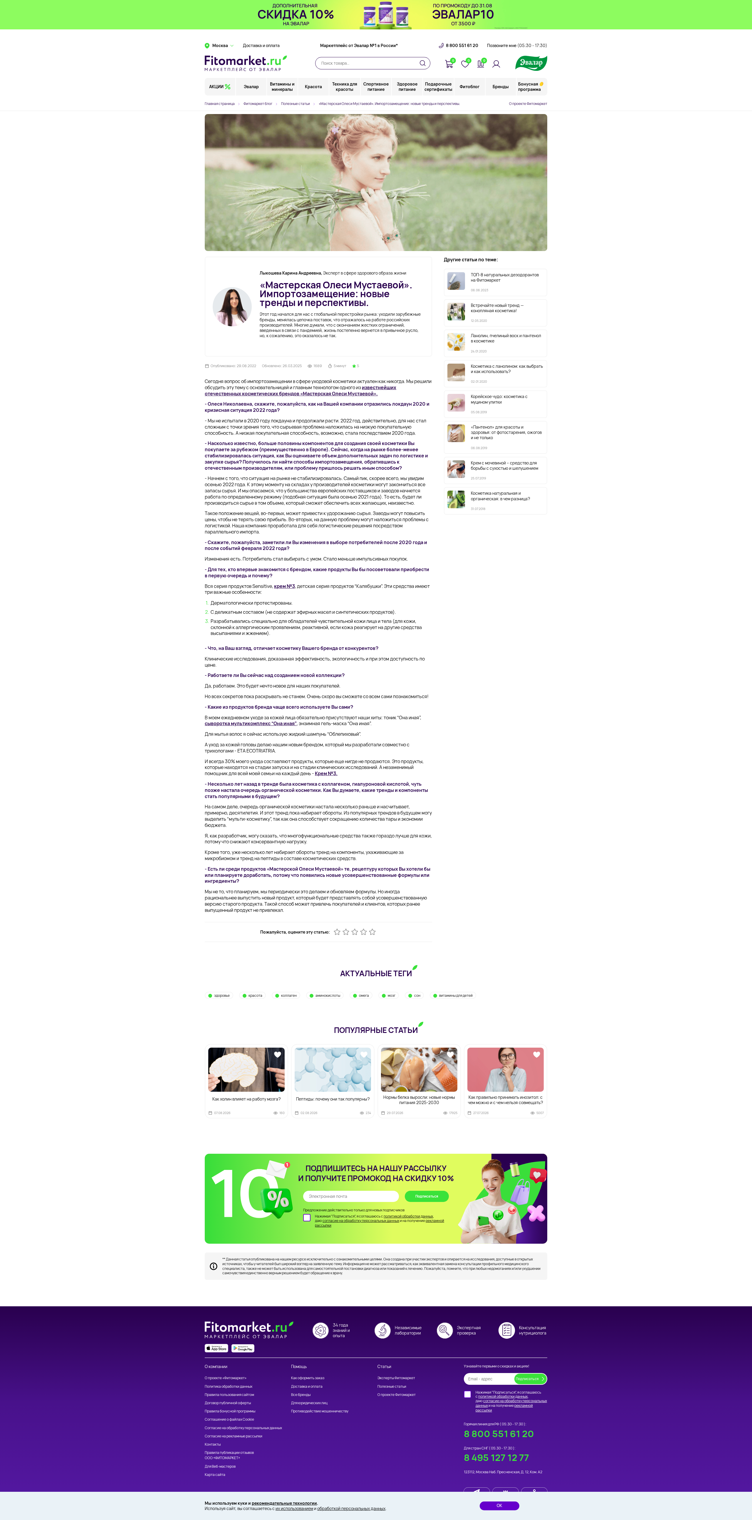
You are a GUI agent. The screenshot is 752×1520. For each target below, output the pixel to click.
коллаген (289, 995)
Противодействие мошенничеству (319, 1411)
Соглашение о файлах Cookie (229, 1419)
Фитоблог (469, 86)
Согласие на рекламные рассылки (233, 1436)
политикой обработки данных (408, 1216)
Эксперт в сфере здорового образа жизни (333, 273)
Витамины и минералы (282, 86)
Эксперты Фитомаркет (396, 1377)
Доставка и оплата (261, 45)
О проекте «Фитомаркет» (225, 1377)
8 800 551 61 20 (462, 45)
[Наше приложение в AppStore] (216, 1348)
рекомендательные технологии (284, 1503)
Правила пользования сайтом (229, 1394)
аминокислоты (327, 995)
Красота (313, 86)
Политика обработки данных (228, 1386)
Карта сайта (215, 1474)
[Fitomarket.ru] (246, 63)
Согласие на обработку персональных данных (243, 1427)
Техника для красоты (344, 86)
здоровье (222, 995)
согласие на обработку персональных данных (361, 1220)
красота (255, 995)
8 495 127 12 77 (496, 1458)
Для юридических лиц (309, 1402)
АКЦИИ (216, 86)
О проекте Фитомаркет (528, 103)
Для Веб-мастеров (220, 1466)
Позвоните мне (517, 45)
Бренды (501, 86)
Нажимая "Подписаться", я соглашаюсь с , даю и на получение (379, 1221)
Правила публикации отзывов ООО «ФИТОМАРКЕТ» (229, 1455)
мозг (391, 995)
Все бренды (300, 1394)
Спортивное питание (376, 86)
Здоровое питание (407, 86)
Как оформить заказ (307, 1377)
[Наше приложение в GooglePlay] (243, 1348)
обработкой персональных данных (351, 1508)
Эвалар (251, 86)
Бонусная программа (529, 86)
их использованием (294, 1508)
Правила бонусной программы (230, 1411)
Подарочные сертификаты (438, 86)
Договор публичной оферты (228, 1402)
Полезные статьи (391, 1386)
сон (417, 995)
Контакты (213, 1444)
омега (364, 995)
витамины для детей (456, 995)
